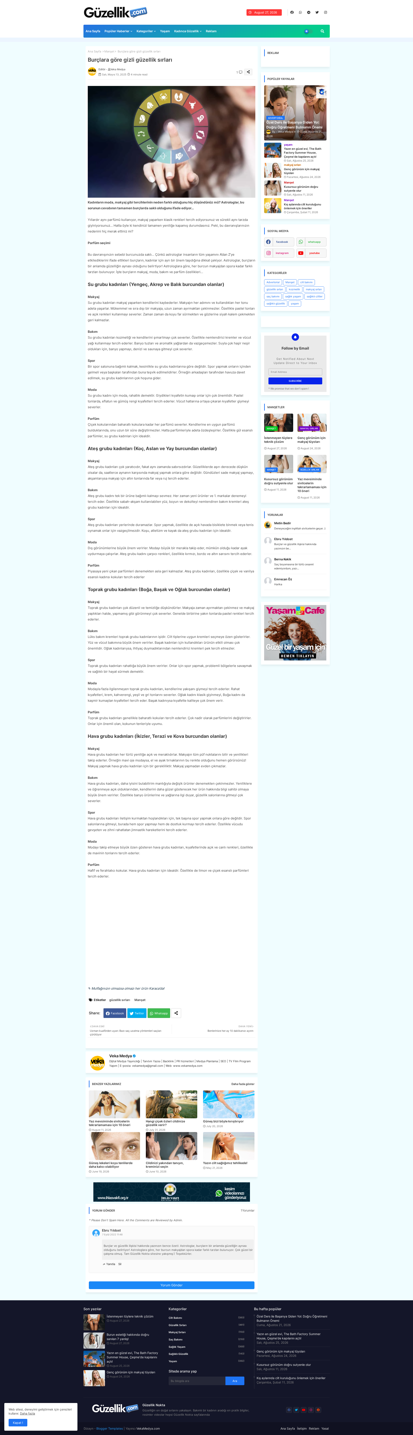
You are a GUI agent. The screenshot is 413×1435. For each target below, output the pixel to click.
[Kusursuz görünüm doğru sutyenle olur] (272, 188)
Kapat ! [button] (18, 1422)
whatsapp (314, 241)
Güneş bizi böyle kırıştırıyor (223, 1121)
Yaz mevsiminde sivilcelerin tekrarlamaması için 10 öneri (109, 1123)
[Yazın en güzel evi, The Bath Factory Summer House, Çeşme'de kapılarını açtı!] (272, 150)
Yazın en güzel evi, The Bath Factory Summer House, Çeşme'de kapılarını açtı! (132, 1357)
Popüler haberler (117, 31)
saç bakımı (273, 296)
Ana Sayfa (93, 31)
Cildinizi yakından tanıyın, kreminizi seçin (165, 1164)
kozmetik (294, 289)
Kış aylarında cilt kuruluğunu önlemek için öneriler (291, 1378)
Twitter (139, 1013)
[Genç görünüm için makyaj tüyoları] (272, 170)
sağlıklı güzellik (276, 303)
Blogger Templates (109, 1428)
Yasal (325, 1428)
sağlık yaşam (293, 296)
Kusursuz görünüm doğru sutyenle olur (278, 481)
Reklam (211, 31)
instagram (282, 253)
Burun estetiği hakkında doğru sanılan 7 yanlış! (128, 1337)
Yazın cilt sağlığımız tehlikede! (225, 1163)
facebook (282, 241)
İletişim (302, 1428)
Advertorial (273, 282)
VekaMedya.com (148, 1428)
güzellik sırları (119, 1000)
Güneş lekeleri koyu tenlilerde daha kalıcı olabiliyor (111, 1164)
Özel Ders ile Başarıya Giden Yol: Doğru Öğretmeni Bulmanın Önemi (292, 1318)
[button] (322, 31)
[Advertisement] (172, 935)
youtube (314, 253)
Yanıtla (110, 1264)
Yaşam (165, 31)
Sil (119, 1264)
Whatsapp (161, 1013)
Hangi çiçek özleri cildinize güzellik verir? (165, 1123)
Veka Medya (120, 1056)
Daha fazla (27, 1413)
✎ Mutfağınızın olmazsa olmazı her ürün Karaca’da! (126, 988)
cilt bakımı (306, 282)
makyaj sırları (314, 289)
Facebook (117, 1013)
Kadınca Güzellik (186, 31)
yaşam (295, 303)
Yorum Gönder (171, 1285)
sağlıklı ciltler (314, 296)
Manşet (109, 51)
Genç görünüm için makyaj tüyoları (311, 439)
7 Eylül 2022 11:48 (112, 1234)
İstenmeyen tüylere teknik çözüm (278, 439)
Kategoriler (145, 31)
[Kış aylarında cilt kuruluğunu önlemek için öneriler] (272, 205)
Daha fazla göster (242, 1084)
